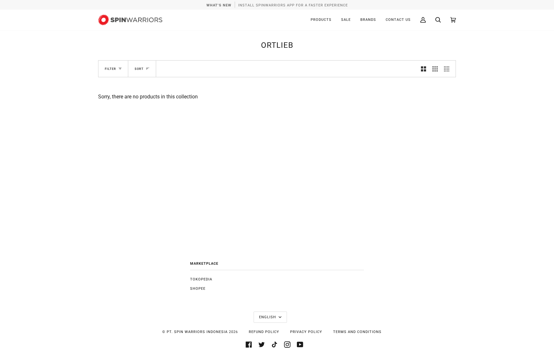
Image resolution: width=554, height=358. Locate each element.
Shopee (198, 289)
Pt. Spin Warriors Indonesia (197, 332)
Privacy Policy (306, 332)
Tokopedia (201, 279)
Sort (139, 69)
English (268, 317)
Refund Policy (264, 332)
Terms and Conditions (357, 332)
